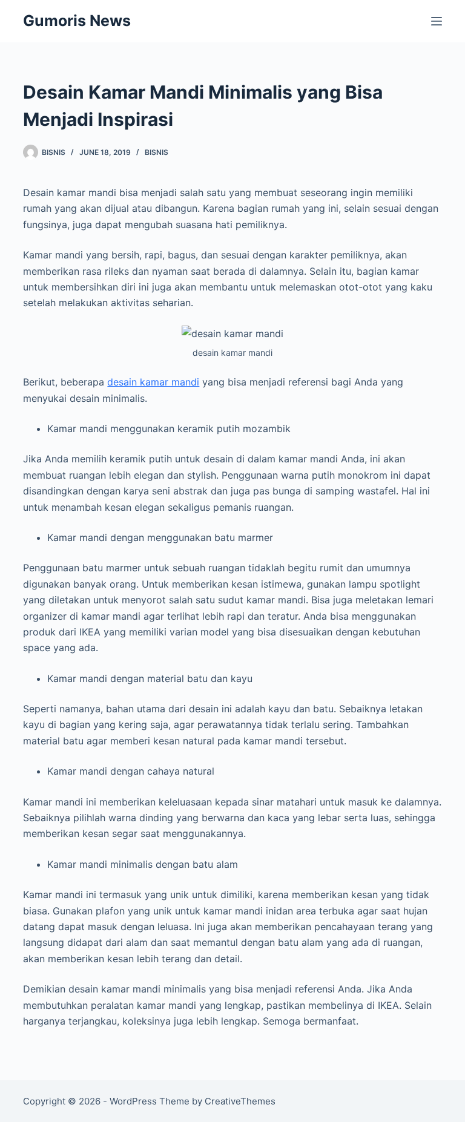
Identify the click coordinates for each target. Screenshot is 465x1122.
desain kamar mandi (153, 382)
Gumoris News (77, 20)
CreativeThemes (240, 1101)
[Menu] (436, 21)
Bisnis (156, 152)
